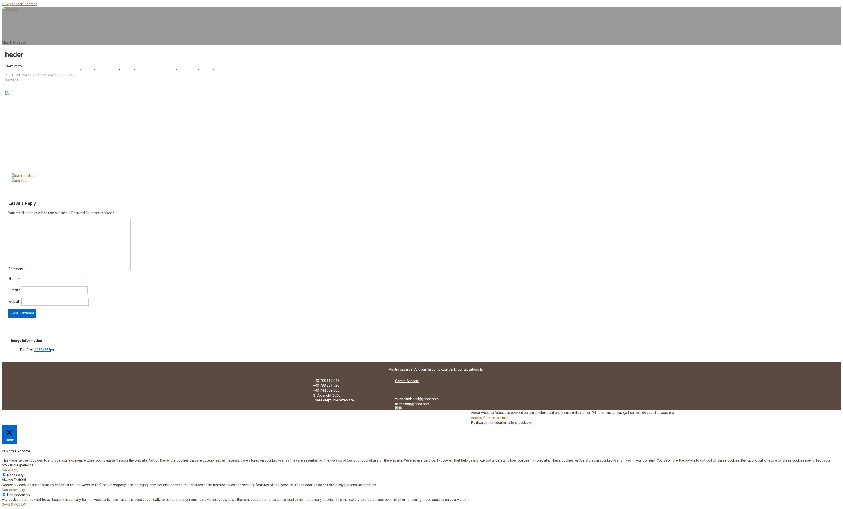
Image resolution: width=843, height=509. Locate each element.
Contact (224, 70)
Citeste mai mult (496, 418)
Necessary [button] (10, 470)
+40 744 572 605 (326, 390)
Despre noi (107, 70)
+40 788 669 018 (326, 381)
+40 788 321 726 (326, 385)
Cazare (130, 70)
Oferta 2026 (190, 70)
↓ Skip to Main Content (19, 4)
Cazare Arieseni (407, 381)
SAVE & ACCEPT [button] (14, 504)
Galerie (209, 70)
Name (12, 279)
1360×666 (42, 350)
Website (14, 302)
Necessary (15, 475)
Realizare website (409, 414)
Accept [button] (477, 418)
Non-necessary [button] (13, 490)
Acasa (90, 70)
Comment (17, 269)
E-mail (13, 290)
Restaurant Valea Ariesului (158, 70)
